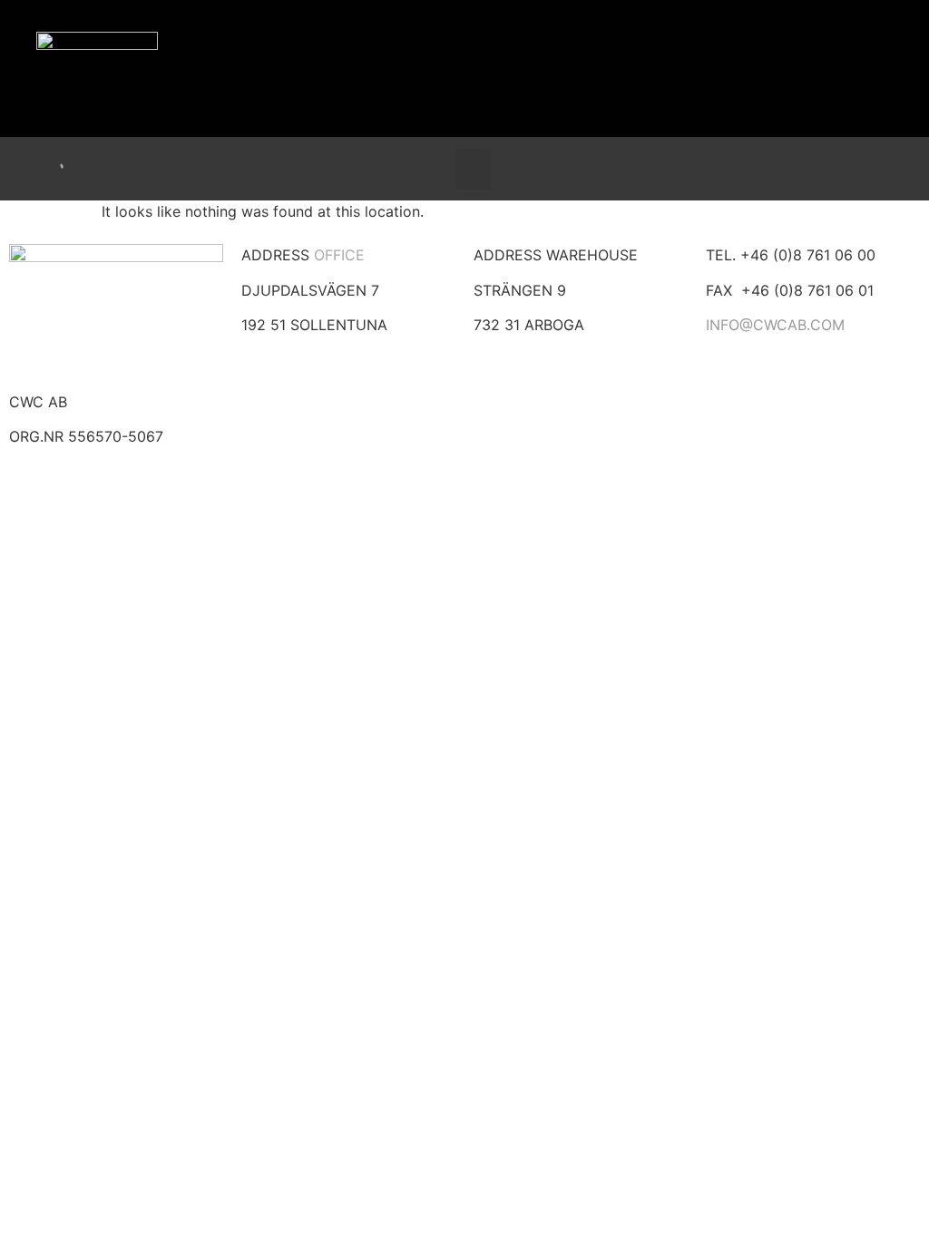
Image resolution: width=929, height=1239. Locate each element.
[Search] (38, 169)
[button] (473, 169)
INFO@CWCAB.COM (775, 325)
